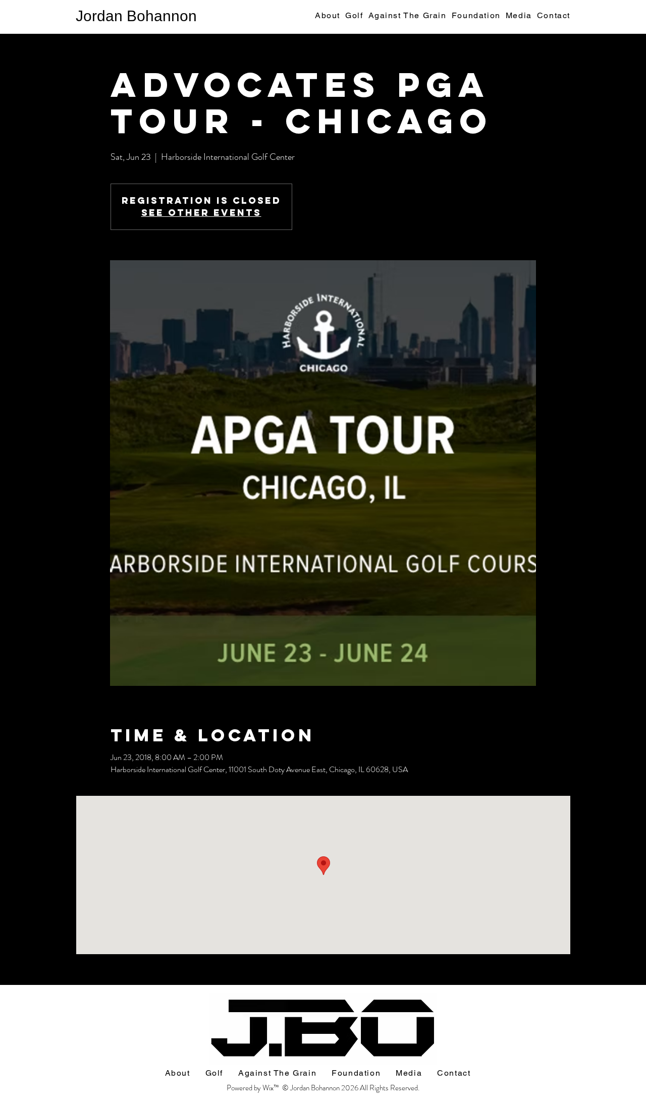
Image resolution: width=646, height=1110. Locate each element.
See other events (201, 212)
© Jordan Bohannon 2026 (321, 1087)
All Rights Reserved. (389, 1087)
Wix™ (272, 1087)
